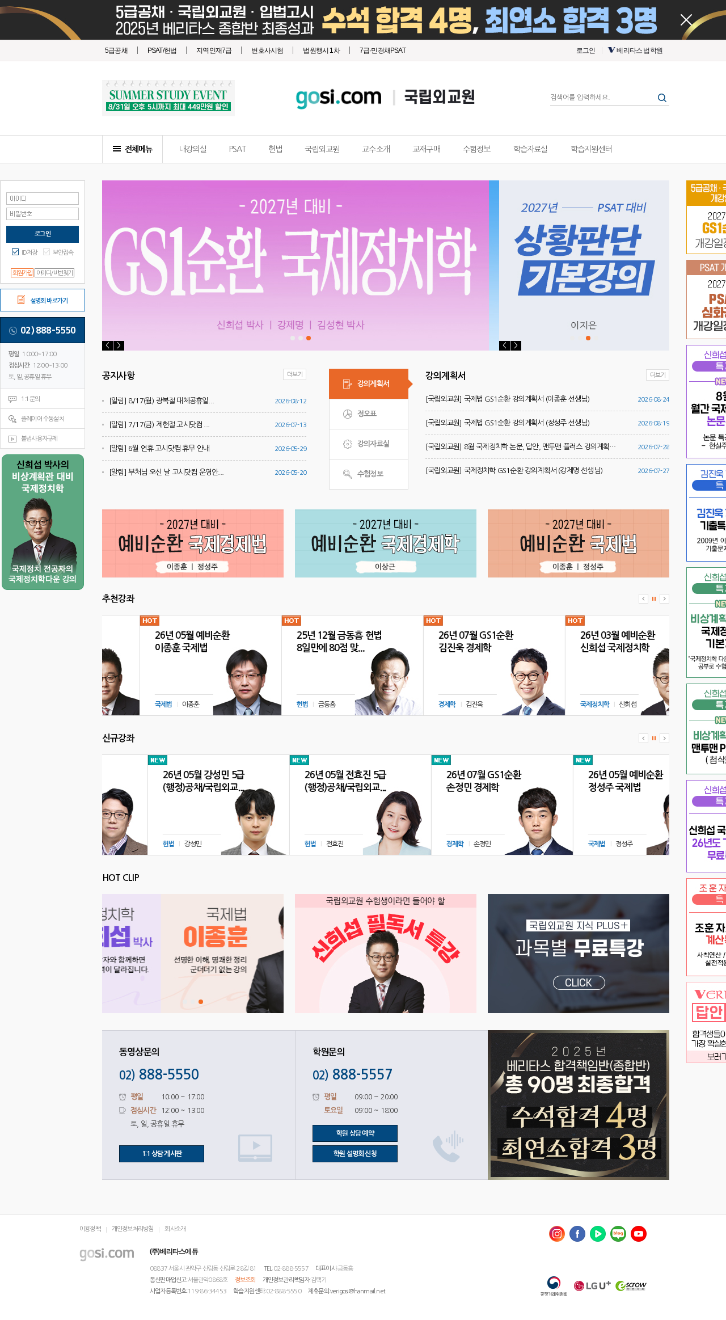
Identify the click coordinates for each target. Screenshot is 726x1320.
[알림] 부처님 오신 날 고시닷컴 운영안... (166, 472)
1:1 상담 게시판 (162, 1153)
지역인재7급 (213, 50)
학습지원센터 (591, 149)
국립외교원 (439, 98)
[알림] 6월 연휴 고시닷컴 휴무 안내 (159, 448)
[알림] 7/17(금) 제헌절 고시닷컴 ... (159, 424)
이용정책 (89, 1229)
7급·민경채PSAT (383, 50)
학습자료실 (530, 149)
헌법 (275, 149)
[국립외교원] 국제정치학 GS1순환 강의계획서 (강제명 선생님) (513, 470)
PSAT (237, 149)
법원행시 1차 (321, 50)
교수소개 (376, 149)
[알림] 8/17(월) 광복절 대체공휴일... (161, 400)
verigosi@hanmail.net (357, 1291)
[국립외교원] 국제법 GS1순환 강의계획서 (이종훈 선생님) (507, 399)
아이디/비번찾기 (54, 273)
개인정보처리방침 (133, 1229)
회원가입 (22, 273)
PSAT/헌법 (161, 50)
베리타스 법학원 (639, 50)
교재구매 (426, 149)
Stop (654, 599)
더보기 (295, 375)
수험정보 (477, 149)
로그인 (586, 50)
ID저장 (29, 253)
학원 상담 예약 (355, 1133)
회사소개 (174, 1229)
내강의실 (192, 149)
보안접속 (63, 253)
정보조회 (245, 1280)
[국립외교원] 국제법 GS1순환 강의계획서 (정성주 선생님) (507, 423)
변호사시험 (267, 50)
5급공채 (116, 50)
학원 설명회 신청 (355, 1153)
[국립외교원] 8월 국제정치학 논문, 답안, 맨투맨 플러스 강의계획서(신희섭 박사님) (523, 446)
